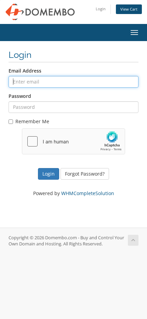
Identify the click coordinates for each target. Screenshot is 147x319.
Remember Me (32, 121)
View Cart (128, 9)
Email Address (25, 70)
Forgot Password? (85, 173)
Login (101, 8)
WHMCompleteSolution (87, 193)
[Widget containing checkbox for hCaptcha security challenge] (73, 141)
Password (20, 96)
